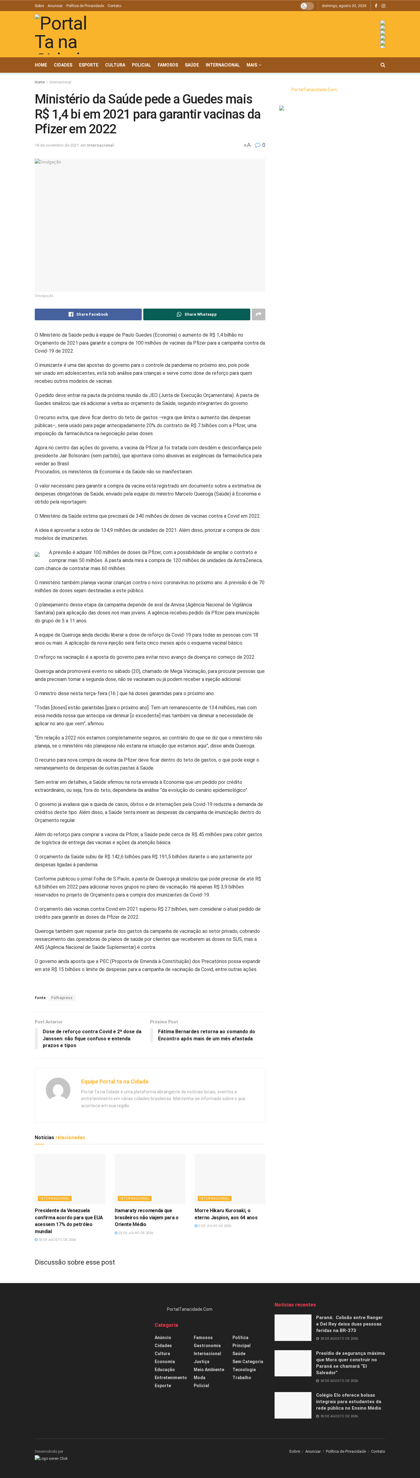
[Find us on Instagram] (383, 6)
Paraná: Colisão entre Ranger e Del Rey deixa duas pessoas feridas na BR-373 (349, 1324)
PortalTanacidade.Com (314, 89)
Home (41, 65)
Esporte (88, 65)
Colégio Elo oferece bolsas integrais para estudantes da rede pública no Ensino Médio (348, 1401)
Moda (199, 1377)
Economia (165, 1361)
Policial (141, 65)
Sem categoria (247, 1361)
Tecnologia (244, 1369)
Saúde (192, 65)
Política (240, 1337)
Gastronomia (207, 1345)
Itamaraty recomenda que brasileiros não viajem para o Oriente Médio (147, 1217)
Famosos (168, 65)
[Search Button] (383, 65)
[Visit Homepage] (70, 34)
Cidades (63, 65)
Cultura (115, 65)
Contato (114, 6)
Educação (165, 1369)
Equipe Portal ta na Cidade (115, 1081)
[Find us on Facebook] (376, 6)
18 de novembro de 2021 (57, 145)
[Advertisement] (90, 1345)
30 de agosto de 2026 (57, 1240)
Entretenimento (171, 1377)
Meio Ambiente (209, 1369)
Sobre (39, 6)
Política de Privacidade (85, 6)
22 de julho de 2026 (135, 1233)
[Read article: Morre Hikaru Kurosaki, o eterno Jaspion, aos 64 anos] (230, 1179)
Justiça (201, 1361)
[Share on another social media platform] (258, 314)
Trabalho (241, 1377)
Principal (241, 1345)
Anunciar (55, 6)
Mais (252, 65)
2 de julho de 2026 (214, 1226)
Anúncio (163, 1337)
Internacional (223, 65)
